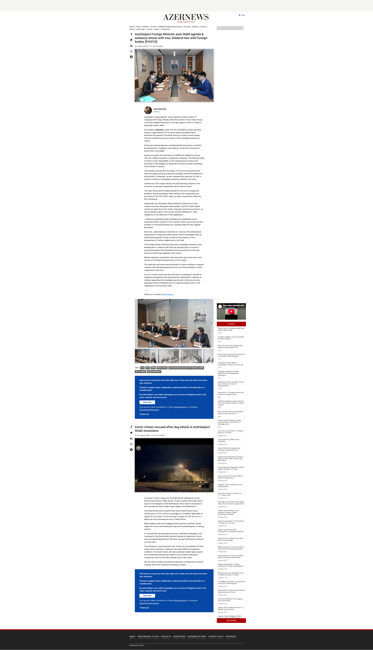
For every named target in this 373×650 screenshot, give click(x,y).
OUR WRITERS (165, 29)
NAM (153, 368)
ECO (147, 368)
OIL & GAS (153, 27)
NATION (131, 27)
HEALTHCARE (140, 29)
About (132, 636)
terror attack (140, 371)
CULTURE (149, 29)
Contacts (166, 636)
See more (231, 620)
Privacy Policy (216, 636)
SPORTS (156, 29)
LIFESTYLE (203, 27)
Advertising (179, 636)
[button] (131, 34)
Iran (142, 368)
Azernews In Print (197, 636)
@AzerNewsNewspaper (149, 410)
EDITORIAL (187, 27)
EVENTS (132, 29)
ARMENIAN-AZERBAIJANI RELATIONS (170, 27)
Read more (156, 111)
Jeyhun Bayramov (154, 371)
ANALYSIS (195, 27)
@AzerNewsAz (167, 294)
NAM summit (162, 368)
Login (243, 15)
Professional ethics (148, 636)
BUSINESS (145, 27)
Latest (231, 324)
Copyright (231, 636)
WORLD (138, 27)
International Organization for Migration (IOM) (186, 368)
